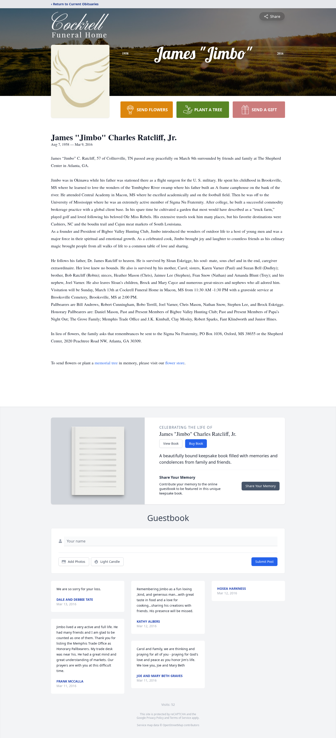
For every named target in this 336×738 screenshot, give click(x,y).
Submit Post (264, 561)
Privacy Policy (155, 718)
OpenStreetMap (173, 725)
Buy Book (196, 443)
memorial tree (106, 362)
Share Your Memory (260, 486)
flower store (174, 362)
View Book (171, 443)
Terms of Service (180, 718)
